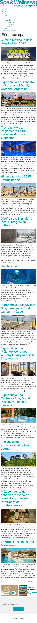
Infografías (10, 22)
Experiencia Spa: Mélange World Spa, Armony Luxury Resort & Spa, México (17, 353)
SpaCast (10, 24)
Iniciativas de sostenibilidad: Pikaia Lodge (15, 445)
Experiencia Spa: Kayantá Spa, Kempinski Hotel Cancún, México (18, 308)
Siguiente (32, 581)
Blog (5, 29)
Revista (6, 11)
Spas (5, 13)
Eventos (6, 16)
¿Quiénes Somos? (10, 31)
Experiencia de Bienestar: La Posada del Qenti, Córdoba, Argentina (18, 85)
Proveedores (8, 18)
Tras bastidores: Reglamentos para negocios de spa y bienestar (13, 133)
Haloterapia (9, 266)
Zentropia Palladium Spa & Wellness (17, 543)
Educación (7, 20)
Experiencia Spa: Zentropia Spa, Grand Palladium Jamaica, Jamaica (15, 400)
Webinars (10, 26)
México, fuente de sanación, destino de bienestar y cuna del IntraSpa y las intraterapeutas (15, 498)
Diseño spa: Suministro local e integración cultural (16, 222)
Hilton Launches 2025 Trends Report (16, 178)
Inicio (5, 9)
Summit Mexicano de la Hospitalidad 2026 (17, 41)
